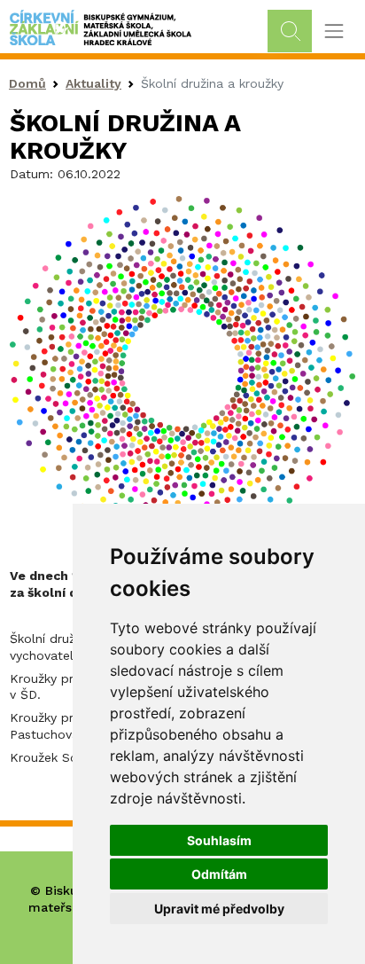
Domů (27, 83)
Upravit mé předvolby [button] (219, 908)
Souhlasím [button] (219, 840)
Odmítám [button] (219, 874)
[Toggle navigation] (333, 31)
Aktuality (93, 83)
